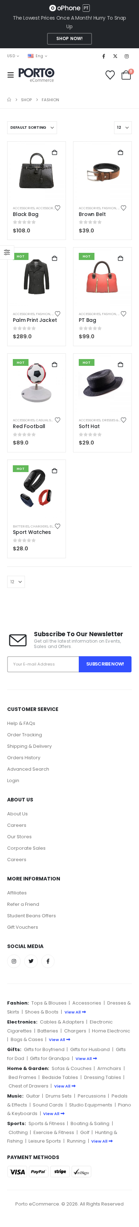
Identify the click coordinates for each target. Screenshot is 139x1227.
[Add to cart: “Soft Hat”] (120, 364)
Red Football (29, 426)
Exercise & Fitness (54, 1132)
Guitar (33, 1096)
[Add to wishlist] (57, 208)
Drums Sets (59, 1096)
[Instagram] (127, 56)
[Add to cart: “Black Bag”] (54, 152)
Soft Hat (89, 426)
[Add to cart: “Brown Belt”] (120, 152)
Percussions (92, 1096)
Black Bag (25, 214)
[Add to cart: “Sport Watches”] (54, 471)
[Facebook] (104, 56)
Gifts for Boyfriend (44, 1049)
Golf (84, 1132)
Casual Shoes (48, 420)
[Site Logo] (37, 75)
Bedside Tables (60, 1077)
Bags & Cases (27, 1039)
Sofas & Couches (72, 1068)
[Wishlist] (110, 75)
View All (73, 1012)
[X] (115, 56)
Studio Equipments (90, 1104)
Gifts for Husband (90, 1049)
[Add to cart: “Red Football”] (54, 364)
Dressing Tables (102, 1077)
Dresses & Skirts (116, 420)
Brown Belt (92, 214)
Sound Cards (48, 1104)
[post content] (36, 171)
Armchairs (109, 1068)
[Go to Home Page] (9, 99)
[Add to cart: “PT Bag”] (120, 258)
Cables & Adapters (62, 1022)
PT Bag (87, 320)
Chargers (39, 526)
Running (76, 1141)
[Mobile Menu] (13, 75)
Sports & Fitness (47, 1123)
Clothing (18, 1132)
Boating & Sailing (90, 1123)
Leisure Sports (45, 1141)
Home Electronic (111, 1030)
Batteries (21, 526)
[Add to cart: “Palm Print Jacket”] (54, 258)
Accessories (24, 208)
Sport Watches (32, 532)
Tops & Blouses (49, 1003)
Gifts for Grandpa (50, 1058)
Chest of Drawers (28, 1086)
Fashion (109, 208)
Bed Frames (22, 1077)
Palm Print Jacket (35, 320)
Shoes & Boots (41, 1011)
